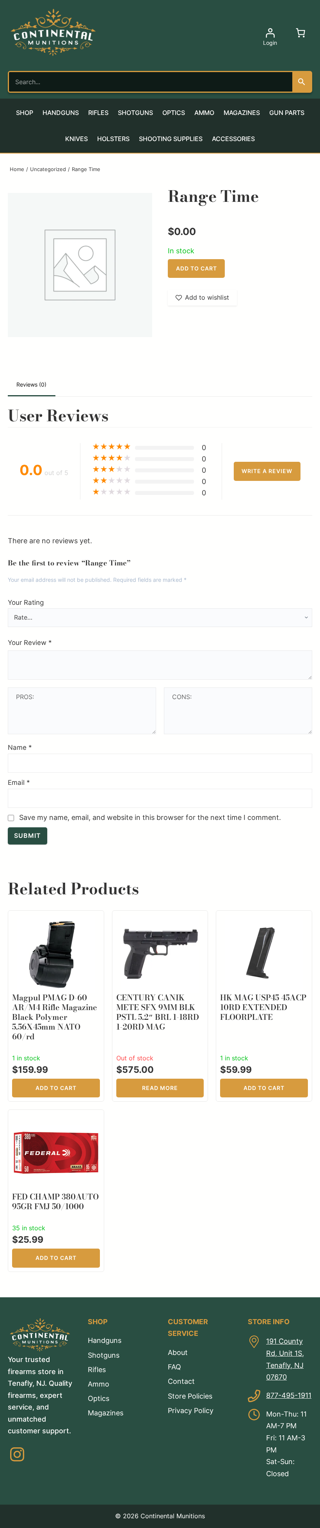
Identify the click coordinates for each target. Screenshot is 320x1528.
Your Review (30, 642)
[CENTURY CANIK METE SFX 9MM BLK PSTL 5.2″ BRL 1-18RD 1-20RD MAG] (160, 920)
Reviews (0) (31, 384)
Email (19, 782)
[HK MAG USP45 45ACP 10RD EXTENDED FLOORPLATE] (264, 920)
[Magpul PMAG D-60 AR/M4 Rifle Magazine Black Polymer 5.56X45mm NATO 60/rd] (56, 920)
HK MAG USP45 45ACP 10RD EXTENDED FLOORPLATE (263, 1007)
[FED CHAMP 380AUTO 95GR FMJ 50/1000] (56, 1119)
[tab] (31, 385)
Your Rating (26, 602)
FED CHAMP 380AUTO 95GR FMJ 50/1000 (55, 1201)
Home (17, 169)
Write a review (267, 471)
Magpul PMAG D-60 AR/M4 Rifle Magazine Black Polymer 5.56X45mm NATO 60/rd (54, 1016)
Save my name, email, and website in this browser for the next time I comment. (150, 817)
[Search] (301, 82)
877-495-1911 (288, 1395)
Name (20, 747)
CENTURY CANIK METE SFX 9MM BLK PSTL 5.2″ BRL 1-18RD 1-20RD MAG (157, 1012)
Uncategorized (48, 169)
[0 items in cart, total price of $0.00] (300, 32)
